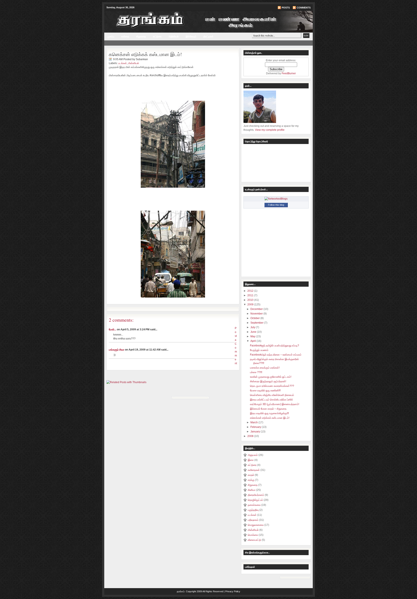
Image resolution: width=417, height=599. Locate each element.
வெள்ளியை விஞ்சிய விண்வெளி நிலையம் (272, 395)
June (253, 331)
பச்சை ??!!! (256, 372)
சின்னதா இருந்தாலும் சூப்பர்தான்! (268, 381)
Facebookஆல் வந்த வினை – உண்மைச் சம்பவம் (275, 354)
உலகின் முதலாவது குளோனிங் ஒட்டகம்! (270, 376)
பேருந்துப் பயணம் (259, 350)
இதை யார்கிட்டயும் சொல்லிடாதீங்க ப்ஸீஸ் (271, 399)
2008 (250, 436)
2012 (250, 290)
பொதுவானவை (256, 524)
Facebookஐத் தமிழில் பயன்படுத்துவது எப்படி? (274, 345)
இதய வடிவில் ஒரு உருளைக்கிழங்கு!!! (269, 413)
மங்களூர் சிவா (116, 349)
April (253, 341)
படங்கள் (122, 63)
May (253, 336)
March (254, 422)
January (255, 431)
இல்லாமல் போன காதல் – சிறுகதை (268, 408)
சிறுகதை (141, 36)
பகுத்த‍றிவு (253, 509)
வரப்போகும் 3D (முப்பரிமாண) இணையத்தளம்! (274, 404)
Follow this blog (276, 205)
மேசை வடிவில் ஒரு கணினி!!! (265, 390)
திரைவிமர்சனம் (256, 494)
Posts (286, 7)
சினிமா (251, 489)
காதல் (251, 475)
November (256, 313)
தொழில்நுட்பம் (255, 499)
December (256, 309)
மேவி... (112, 329)
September (257, 322)
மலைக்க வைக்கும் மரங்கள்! (265, 367)
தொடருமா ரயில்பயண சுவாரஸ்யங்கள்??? (272, 385)
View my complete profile (270, 129)
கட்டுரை (157, 36)
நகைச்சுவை (254, 504)
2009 (250, 304)
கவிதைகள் (254, 470)
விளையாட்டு (254, 539)
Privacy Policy (232, 591)
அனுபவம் (253, 455)
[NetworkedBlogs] (276, 198)
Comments (304, 7)
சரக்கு (251, 480)
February (256, 427)
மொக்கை (253, 534)
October (255, 318)
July (253, 327)
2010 (250, 299)
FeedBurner (289, 73)
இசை (251, 460)
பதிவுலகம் (253, 519)
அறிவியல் (174, 36)
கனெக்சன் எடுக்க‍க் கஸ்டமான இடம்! (145, 54)
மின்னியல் (133, 63)
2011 (250, 295)
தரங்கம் (181, 591)
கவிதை (125, 36)
